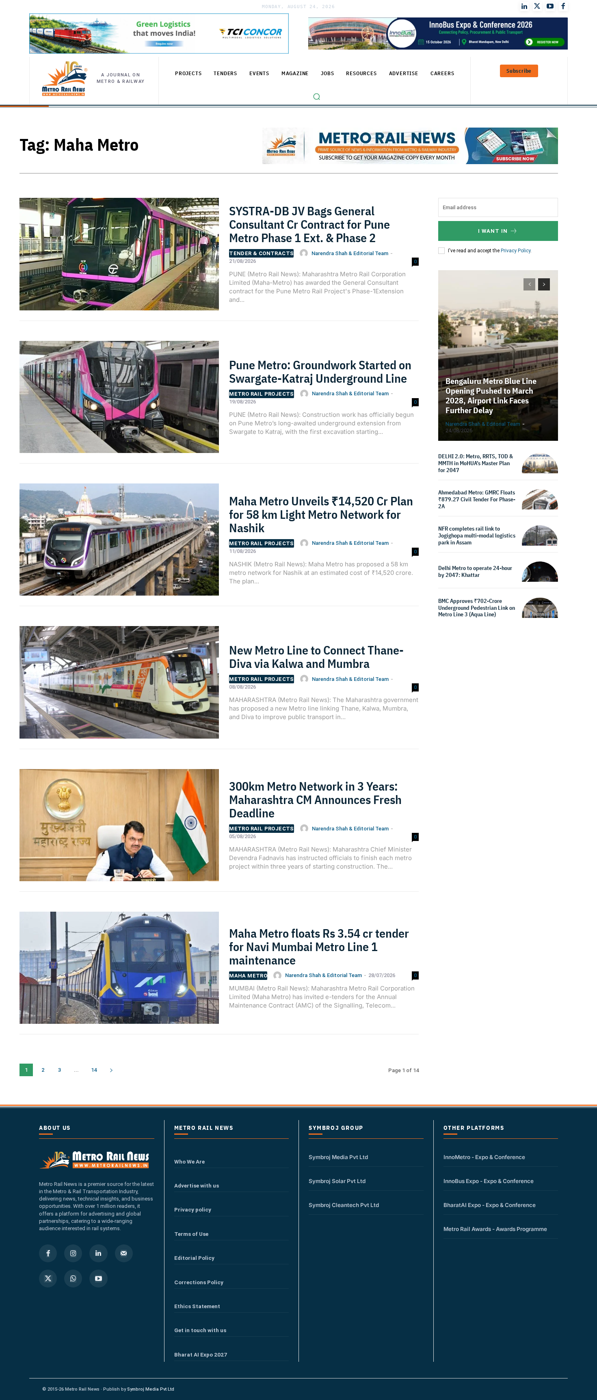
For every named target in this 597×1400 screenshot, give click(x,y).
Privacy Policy (515, 251)
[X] (48, 1278)
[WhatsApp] (73, 1278)
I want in (493, 231)
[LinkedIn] (524, 6)
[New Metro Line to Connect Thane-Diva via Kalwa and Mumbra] (119, 686)
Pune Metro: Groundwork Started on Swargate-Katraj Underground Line (320, 371)
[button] (316, 96)
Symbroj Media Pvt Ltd (338, 1157)
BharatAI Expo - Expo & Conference (489, 1205)
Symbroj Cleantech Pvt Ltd (344, 1205)
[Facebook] (563, 6)
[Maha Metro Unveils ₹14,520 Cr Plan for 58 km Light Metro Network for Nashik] (119, 543)
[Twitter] (537, 6)
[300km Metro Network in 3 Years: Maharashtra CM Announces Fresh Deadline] (119, 829)
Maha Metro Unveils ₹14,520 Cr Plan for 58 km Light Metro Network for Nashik (321, 514)
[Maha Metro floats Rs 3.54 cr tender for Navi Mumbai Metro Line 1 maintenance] (119, 972)
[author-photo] (305, 253)
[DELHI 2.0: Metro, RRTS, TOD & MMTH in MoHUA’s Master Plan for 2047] (540, 471)
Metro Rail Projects (261, 394)
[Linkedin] (98, 1253)
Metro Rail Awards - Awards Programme (495, 1229)
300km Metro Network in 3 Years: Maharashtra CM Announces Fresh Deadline (315, 799)
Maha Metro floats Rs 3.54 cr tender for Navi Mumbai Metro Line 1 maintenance (319, 946)
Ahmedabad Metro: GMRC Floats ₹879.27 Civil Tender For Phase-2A (476, 499)
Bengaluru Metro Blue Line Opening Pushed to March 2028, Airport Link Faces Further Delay (491, 395)
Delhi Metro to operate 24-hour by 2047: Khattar (475, 571)
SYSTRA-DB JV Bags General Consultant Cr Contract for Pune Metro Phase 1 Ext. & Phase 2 (309, 224)
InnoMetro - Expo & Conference (484, 1157)
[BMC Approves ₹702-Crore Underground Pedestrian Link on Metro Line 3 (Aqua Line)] (540, 616)
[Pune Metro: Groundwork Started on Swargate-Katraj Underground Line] (119, 401)
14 (94, 1070)
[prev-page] (529, 284)
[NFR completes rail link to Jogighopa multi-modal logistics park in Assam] (540, 543)
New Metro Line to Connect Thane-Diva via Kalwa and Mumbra (316, 656)
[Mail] (124, 1253)
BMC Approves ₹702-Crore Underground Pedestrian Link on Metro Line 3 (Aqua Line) (476, 607)
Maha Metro (248, 976)
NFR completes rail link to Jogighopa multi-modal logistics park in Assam (476, 535)
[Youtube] (550, 6)
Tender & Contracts (261, 253)
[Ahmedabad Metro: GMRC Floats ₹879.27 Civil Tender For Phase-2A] (540, 507)
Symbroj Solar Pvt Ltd (337, 1181)
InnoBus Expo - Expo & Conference (488, 1181)
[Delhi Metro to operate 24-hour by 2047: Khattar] (540, 579)
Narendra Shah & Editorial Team (349, 253)
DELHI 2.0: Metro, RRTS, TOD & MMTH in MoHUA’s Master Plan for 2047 (475, 463)
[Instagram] (73, 1253)
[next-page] (111, 1070)
